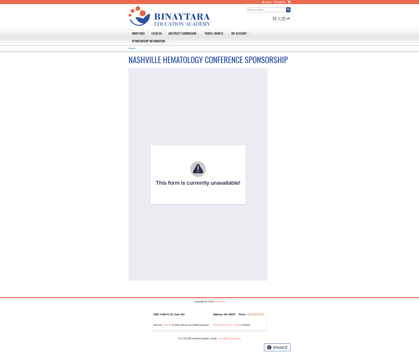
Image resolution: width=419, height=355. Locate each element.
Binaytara (138, 33)
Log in (268, 2)
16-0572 (259, 314)
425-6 (251, 314)
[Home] (169, 16)
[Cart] (289, 3)
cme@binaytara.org (230, 338)
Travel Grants (213, 33)
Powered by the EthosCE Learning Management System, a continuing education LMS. (277, 347)
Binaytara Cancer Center (226, 324)
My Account (239, 33)
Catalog (156, 33)
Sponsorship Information (148, 41)
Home (132, 48)
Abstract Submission (182, 33)
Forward (287, 18)
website (167, 324)
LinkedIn (283, 18)
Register (280, 2)
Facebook (274, 18)
